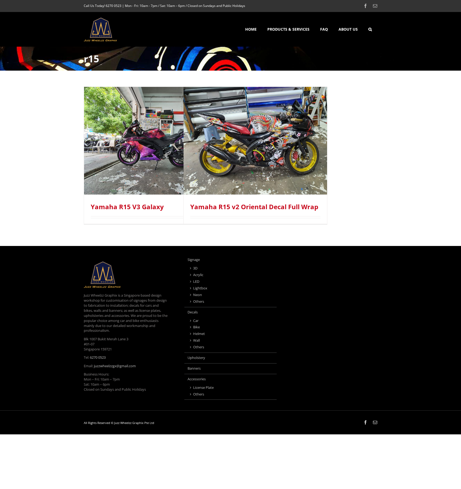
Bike (196, 327)
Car (195, 320)
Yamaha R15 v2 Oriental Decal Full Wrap (254, 206)
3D (195, 268)
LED (196, 281)
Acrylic (198, 275)
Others (198, 301)
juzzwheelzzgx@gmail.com (115, 366)
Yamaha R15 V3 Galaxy (127, 206)
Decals (193, 312)
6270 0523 (113, 5)
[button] (370, 29)
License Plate (203, 387)
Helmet (199, 334)
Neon (197, 295)
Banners (194, 368)
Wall (196, 340)
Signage (194, 259)
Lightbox (200, 288)
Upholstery (196, 357)
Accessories (197, 379)
